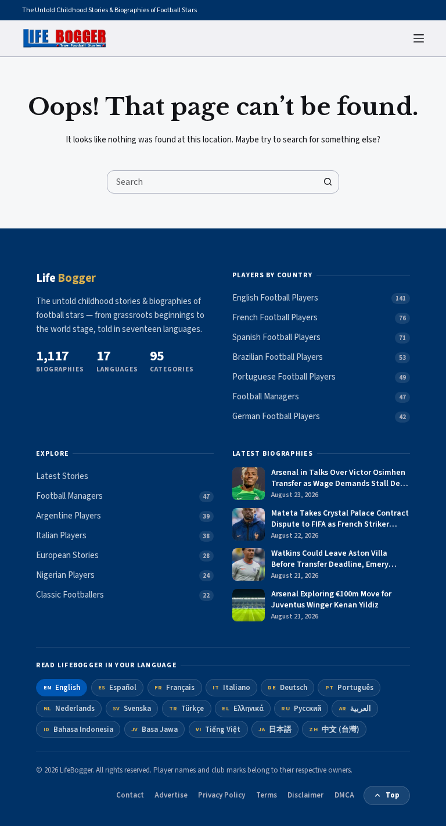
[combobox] (211, 182)
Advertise (171, 795)
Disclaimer (305, 795)
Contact (130, 795)
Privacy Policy (221, 795)
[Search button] (327, 182)
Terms (266, 795)
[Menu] (418, 38)
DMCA (344, 795)
